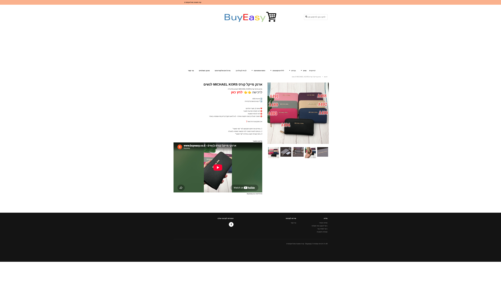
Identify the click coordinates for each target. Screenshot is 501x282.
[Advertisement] (250, 47)
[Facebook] (231, 224)
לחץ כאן (237, 92)
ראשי (325, 77)
